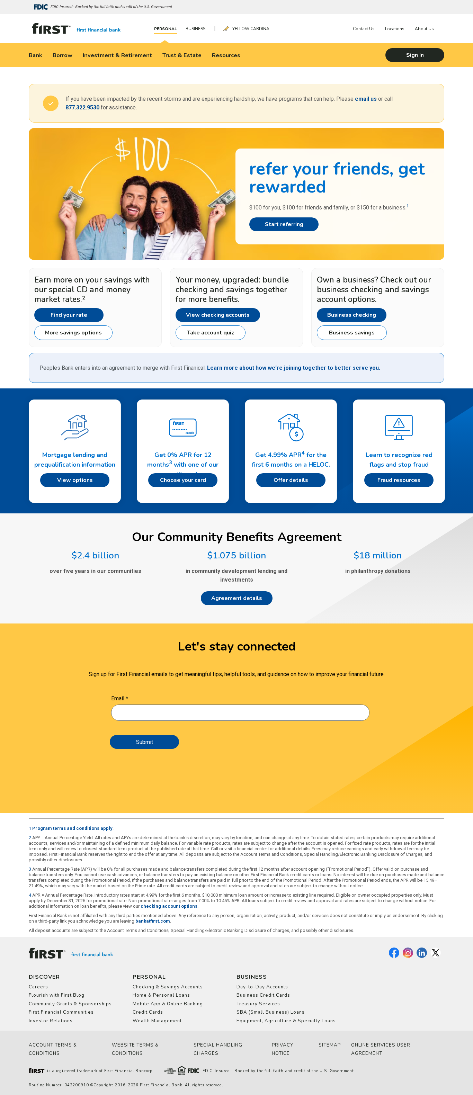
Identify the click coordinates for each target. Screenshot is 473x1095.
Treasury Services (258, 1004)
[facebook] (394, 956)
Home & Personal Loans (161, 995)
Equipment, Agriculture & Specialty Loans (286, 1021)
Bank (35, 55)
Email (117, 698)
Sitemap (330, 1045)
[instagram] (408, 956)
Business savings (352, 332)
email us (366, 99)
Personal (165, 29)
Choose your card (183, 480)
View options (75, 480)
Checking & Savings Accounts (168, 987)
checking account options (169, 906)
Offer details (291, 480)
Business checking (351, 315)
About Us (424, 29)
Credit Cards (148, 1012)
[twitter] (435, 956)
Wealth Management (157, 1021)
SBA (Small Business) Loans (271, 1012)
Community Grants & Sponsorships (70, 1004)
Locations (394, 29)
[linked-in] (422, 956)
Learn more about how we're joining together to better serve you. (293, 368)
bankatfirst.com (152, 921)
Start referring (284, 224)
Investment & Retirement (117, 55)
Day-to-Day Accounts (262, 987)
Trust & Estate (182, 55)
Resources (226, 55)
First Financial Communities (61, 1012)
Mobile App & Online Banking (168, 1004)
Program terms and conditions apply (72, 828)
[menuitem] (167, 28)
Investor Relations (51, 1021)
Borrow (62, 55)
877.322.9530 (82, 107)
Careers (38, 987)
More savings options (73, 332)
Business (195, 29)
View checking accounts (218, 315)
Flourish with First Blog (56, 995)
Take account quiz (210, 332)
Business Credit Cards (263, 995)
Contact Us (364, 29)
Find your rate (69, 315)
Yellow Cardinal (251, 29)
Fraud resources (398, 480)
